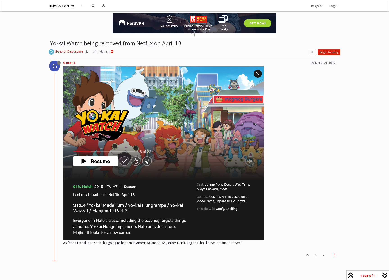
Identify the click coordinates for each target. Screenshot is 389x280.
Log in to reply (329, 52)
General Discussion (69, 51)
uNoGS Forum (61, 6)
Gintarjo (69, 63)
